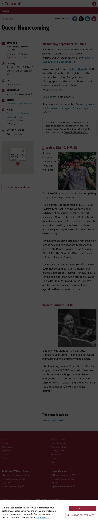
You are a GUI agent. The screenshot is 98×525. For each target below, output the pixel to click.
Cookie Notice (42, 517)
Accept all (82, 508)
